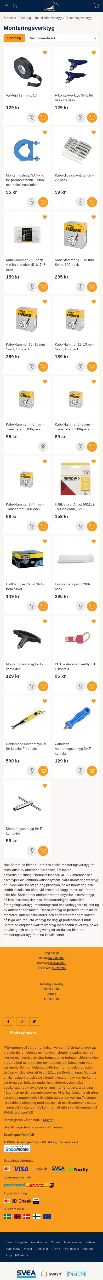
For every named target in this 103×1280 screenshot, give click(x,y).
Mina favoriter (73, 1242)
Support (87, 1248)
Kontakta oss (38, 1242)
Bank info (42, 1248)
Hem (9, 1242)
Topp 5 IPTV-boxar (17, 1255)
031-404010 (58, 963)
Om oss (56, 1242)
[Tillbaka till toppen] (89, 1270)
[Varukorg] (96, 5)
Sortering (14, 38)
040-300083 (56, 958)
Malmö (48, 1120)
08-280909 (59, 968)
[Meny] (6, 5)
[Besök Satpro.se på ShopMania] (17, 1148)
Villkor (28, 1248)
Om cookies (71, 1248)
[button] (32, 118)
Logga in (21, 1242)
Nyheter (91, 1242)
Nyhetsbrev (13, 1248)
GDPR (56, 1248)
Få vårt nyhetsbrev (23, 1033)
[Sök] (15, 6)
